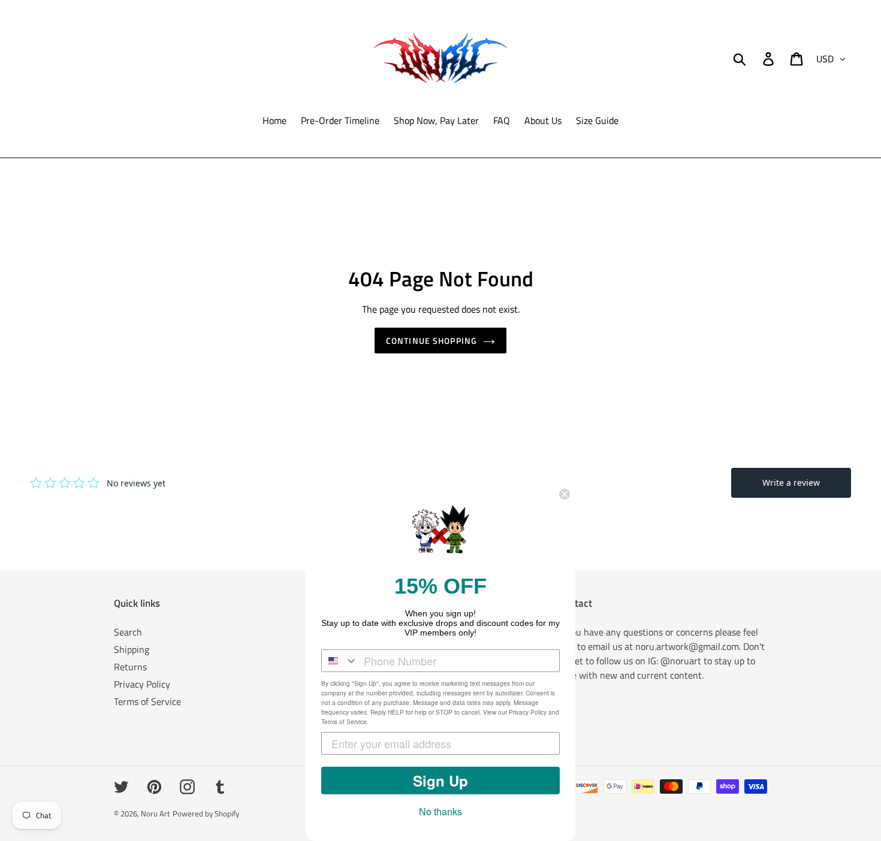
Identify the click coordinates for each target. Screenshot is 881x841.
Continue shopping (431, 340)
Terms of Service (147, 701)
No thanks (440, 811)
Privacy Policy (142, 684)
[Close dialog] (565, 494)
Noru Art (155, 813)
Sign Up (440, 780)
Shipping (131, 649)
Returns (130, 667)
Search (128, 632)
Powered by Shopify (206, 813)
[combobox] (340, 660)
